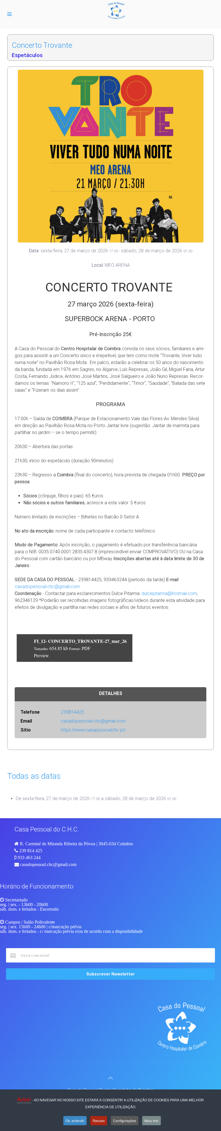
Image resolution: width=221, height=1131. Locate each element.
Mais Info (151, 1120)
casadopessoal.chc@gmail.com (47, 586)
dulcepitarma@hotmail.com (169, 593)
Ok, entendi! (75, 1120)
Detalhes (110, 693)
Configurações (124, 1120)
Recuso (99, 1120)
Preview (41, 655)
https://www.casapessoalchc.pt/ (93, 730)
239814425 (72, 712)
